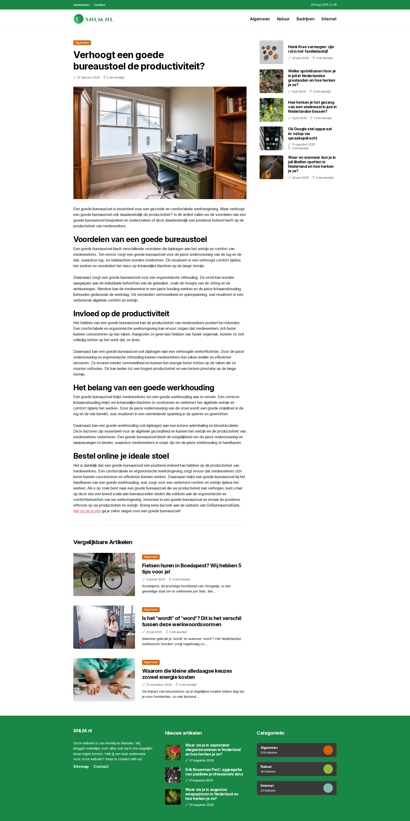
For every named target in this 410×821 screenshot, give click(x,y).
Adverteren (81, 5)
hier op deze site (87, 511)
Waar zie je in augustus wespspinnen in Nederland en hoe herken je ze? (211, 794)
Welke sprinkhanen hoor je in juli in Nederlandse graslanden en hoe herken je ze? (312, 78)
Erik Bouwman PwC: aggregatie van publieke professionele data (214, 771)
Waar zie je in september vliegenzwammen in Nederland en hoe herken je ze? (213, 749)
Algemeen (260, 19)
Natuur (283, 19)
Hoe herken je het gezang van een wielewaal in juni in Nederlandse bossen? (312, 106)
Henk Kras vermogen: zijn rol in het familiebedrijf (311, 49)
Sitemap (81, 767)
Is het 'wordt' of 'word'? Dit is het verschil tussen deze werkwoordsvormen (191, 621)
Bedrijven (305, 19)
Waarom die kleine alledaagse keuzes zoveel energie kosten (187, 674)
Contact (99, 5)
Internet (329, 19)
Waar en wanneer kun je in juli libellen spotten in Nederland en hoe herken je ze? (312, 164)
